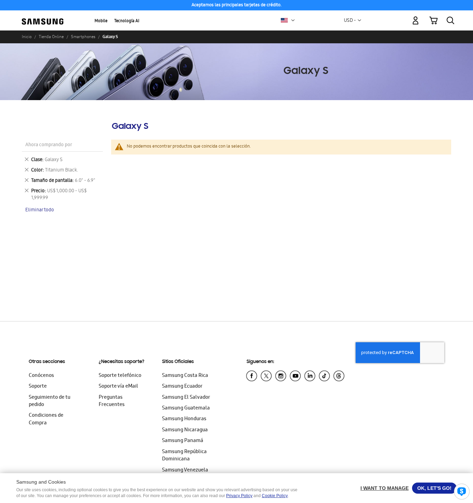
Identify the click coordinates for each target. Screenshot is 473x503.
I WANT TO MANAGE (384, 488)
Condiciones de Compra (46, 419)
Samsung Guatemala (186, 408)
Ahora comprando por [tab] (48, 145)
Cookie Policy (275, 495)
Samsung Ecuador (182, 386)
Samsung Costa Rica (185, 376)
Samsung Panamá (182, 441)
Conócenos (41, 376)
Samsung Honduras (184, 419)
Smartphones (83, 36)
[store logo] (42, 16)
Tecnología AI (126, 21)
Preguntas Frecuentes (112, 401)
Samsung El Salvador (186, 398)
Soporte (38, 386)
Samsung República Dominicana (184, 456)
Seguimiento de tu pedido (49, 401)
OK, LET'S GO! (434, 488)
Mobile (101, 21)
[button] (293, 20)
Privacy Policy (239, 495)
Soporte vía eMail (118, 386)
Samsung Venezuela (185, 470)
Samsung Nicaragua (185, 430)
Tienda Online (51, 36)
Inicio (27, 36)
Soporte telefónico (120, 376)
